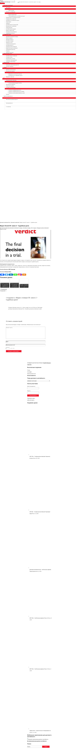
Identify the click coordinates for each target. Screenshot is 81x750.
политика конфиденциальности (14, 90)
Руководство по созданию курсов (15, 75)
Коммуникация (9, 27)
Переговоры (8, 21)
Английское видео (9, 40)
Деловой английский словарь (12, 36)
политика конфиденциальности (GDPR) (16, 91)
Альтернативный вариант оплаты (15, 83)
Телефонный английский (11, 18)
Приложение (6, 62)
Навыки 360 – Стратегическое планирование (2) (40, 730)
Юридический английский (11, 46)
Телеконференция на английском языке (16, 16)
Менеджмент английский (11, 26)
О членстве (8, 106)
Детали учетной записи (11, 69)
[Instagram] (20, 275)
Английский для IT (9, 45)
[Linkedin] (11, 275)
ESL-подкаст (34, 228)
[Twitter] (7, 275)
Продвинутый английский (11, 31)
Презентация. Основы (10, 58)
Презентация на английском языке (13, 17)
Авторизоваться (9, 103)
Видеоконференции (12, 14)
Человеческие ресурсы (11, 43)
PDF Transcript (12, 269)
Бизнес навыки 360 (10, 30)
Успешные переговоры (10, 61)
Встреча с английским (10, 11)
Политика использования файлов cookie (16, 92)
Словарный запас (7, 34)
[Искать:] (34, 746)
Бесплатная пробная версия (12, 99)
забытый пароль (30, 400)
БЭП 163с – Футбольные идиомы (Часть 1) (39, 669)
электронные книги (8, 53)
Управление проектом (10, 49)
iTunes (28, 370)
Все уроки (8, 7)
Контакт (7, 94)
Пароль (28, 390)
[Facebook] (2, 275)
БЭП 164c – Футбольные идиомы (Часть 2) (39, 618)
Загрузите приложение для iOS (12, 64)
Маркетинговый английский (11, 48)
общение (8, 23)
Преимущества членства (11, 80)
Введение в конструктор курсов (15, 73)
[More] (24, 275)
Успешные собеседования (11, 60)
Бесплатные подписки (10, 84)
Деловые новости (9, 39)
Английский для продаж (11, 28)
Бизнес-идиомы (9, 38)
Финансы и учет (9, 42)
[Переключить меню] (39, 6)
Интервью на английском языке (12, 20)
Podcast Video (8, 271)
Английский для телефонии (11, 55)
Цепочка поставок (10, 52)
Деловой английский (4, 228)
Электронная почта (31, 373)
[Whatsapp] (15, 275)
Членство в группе (10, 85)
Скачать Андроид (9, 66)
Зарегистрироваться (8, 96)
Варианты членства (10, 76)
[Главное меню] (2, 3)
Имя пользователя (31, 386)
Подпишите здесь (31, 398)
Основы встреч (9, 57)
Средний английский (10, 33)
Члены (5, 67)
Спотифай (29, 371)
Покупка (8, 50)
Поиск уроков (11, 10)
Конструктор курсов (10, 71)
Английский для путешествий (12, 24)
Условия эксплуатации (10, 87)
